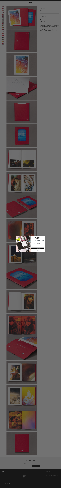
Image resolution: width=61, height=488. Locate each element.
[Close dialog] (43, 236)
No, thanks (37, 250)
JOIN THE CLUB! (38, 248)
